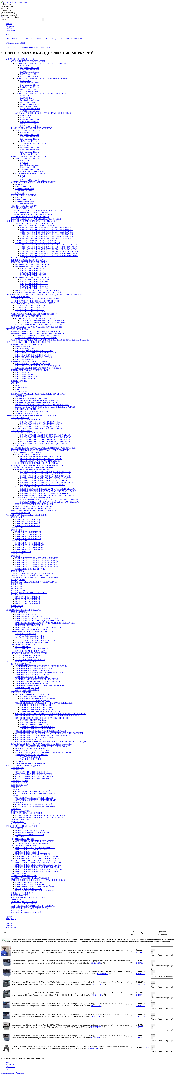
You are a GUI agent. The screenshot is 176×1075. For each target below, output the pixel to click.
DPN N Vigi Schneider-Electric (32, 171)
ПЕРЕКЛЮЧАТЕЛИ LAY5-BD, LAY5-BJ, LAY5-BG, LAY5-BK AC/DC (49, 502)
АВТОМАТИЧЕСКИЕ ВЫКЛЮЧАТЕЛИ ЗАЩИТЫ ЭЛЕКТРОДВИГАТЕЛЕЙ (43, 448)
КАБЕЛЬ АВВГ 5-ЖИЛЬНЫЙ (27, 526)
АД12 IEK (24, 163)
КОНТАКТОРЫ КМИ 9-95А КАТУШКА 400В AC (41, 426)
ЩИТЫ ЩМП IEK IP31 (25, 374)
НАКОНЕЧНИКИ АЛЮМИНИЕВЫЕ (31, 850)
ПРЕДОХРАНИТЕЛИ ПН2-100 (33, 269)
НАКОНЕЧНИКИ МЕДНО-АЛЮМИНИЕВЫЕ (35, 848)
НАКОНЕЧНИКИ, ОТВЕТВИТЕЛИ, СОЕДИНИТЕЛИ (34, 861)
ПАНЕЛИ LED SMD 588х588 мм (33, 720)
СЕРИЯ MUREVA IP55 (20, 785)
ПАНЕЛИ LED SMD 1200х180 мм (34, 724)
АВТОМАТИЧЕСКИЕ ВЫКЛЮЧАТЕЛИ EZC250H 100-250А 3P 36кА (49, 256)
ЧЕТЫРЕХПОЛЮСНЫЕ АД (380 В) (30, 173)
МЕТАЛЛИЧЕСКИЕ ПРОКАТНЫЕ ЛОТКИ (29, 653)
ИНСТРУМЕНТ (17, 910)
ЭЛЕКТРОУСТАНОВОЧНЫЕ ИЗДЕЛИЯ (23, 765)
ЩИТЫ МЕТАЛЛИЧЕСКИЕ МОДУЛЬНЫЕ (29, 361)
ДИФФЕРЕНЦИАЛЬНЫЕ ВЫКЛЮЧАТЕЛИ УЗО (31, 128)
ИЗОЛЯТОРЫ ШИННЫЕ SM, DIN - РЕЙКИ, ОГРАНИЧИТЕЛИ (42, 405)
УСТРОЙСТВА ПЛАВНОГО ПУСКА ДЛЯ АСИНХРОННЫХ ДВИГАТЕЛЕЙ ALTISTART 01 (50, 340)
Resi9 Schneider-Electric (29, 70)
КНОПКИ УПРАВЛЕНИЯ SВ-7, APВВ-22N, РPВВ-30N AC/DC (46, 493)
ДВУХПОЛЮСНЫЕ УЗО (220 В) (29, 130)
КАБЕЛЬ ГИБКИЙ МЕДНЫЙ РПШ (30, 569)
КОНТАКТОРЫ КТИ (19, 446)
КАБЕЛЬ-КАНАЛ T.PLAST (26, 614)
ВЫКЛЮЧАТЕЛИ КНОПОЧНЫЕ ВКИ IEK (33, 508)
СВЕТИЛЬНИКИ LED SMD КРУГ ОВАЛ (37, 729)
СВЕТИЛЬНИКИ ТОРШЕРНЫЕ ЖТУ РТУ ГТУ (40, 711)
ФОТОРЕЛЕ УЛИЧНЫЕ (30, 757)
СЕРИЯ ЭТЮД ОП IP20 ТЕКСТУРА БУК (32, 778)
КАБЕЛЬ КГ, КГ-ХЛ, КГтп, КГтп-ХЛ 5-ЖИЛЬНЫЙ (36, 567)
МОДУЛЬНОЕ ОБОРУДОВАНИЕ (20, 59)
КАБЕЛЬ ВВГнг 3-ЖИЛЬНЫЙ (28, 534)
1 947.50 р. (140, 984)
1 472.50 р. (140, 1006)
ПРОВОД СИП (17, 608)
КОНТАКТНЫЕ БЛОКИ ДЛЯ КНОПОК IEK (34, 504)
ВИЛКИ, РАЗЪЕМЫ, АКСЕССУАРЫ (26, 824)
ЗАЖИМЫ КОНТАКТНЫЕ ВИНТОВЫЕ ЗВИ (30, 878)
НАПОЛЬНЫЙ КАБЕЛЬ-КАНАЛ (29, 625)
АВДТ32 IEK (25, 161)
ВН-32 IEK (19, 184)
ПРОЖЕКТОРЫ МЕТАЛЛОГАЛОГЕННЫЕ (38, 699)
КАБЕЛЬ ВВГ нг (18, 530)
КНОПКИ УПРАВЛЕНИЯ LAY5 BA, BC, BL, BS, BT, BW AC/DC (47, 495)
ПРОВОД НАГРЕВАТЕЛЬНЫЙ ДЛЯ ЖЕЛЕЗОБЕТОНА (34, 582)
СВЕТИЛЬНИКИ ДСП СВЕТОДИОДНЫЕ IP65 (35, 737)
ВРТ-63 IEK (20, 193)
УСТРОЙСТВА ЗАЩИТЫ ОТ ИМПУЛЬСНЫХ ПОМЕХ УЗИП (37, 210)
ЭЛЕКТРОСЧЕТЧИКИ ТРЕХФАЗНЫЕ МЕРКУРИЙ (37, 301)
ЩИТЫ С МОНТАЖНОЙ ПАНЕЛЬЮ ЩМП (29, 370)
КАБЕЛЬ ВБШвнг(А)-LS (21, 552)
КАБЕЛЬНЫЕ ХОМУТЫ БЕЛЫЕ (29, 882)
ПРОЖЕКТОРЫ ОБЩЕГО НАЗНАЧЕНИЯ (33, 694)
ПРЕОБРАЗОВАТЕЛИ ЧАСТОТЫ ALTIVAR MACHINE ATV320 (37, 333)
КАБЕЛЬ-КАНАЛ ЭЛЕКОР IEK (28, 616)
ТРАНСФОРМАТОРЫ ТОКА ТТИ (29, 307)
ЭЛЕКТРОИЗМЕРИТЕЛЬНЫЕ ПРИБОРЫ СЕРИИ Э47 (34, 314)
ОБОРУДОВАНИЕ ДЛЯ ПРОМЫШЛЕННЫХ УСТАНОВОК (31, 415)
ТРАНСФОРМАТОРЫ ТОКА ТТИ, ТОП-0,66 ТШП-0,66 (34, 303)
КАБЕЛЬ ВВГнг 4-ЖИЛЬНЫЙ (28, 536)
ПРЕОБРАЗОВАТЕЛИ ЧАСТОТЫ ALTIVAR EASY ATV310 (35, 331)
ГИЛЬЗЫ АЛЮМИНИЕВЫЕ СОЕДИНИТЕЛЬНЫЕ (36, 856)
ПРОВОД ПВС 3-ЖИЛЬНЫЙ (27, 599)
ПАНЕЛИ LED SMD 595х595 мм (33, 722)
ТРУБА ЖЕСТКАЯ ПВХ (25, 634)
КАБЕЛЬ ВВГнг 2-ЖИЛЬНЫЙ (28, 532)
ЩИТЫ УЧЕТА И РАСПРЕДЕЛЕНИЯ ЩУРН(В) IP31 (37, 366)
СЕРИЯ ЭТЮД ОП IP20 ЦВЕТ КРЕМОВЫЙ (33, 774)
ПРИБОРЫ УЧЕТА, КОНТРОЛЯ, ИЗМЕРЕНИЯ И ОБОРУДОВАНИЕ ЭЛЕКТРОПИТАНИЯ (44, 39)
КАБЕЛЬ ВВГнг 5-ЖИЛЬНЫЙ (28, 539)
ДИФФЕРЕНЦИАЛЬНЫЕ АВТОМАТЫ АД (29, 156)
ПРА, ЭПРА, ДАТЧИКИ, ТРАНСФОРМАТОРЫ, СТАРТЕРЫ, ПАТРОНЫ (41, 744)
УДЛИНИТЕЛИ (17, 822)
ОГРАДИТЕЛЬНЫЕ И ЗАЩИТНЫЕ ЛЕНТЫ (29, 908)
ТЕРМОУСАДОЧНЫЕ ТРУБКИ (24, 902)
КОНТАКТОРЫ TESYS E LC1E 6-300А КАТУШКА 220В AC (45, 439)
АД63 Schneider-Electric (29, 169)
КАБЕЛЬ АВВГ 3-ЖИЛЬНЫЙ (27, 521)
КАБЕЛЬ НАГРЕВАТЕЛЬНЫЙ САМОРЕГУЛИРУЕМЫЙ (34, 578)
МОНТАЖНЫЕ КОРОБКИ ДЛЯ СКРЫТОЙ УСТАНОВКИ (40, 815)
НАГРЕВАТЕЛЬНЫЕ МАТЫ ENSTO (30, 830)
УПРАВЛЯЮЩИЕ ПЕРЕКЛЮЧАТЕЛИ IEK (33, 498)
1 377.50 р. (140, 1027)
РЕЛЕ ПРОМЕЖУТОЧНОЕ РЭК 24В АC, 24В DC (41, 459)
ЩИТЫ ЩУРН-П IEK (24, 359)
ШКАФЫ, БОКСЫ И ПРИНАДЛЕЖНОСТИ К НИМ (28, 342)
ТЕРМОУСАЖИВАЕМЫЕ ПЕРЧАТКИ (31, 843)
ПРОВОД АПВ (17, 584)
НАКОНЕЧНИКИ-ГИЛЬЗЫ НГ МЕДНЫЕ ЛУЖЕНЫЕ (38, 871)
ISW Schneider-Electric (24, 191)
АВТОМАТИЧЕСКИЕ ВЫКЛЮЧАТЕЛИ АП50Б (35, 240)
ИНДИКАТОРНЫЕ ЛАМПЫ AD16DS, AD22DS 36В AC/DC (45, 476)
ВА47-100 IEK (26, 98)
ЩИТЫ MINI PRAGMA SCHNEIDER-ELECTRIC (36, 353)
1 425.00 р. (140, 1038)
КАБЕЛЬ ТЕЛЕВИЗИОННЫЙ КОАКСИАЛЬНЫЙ (32, 573)
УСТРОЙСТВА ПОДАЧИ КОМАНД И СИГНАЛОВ (32, 467)
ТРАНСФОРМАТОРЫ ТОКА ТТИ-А (30, 305)
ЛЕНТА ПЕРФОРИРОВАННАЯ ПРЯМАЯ (28, 897)
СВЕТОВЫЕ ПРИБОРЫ (21, 692)
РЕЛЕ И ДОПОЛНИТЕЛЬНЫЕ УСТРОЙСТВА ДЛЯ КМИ (39, 428)
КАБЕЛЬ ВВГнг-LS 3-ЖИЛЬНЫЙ (29, 545)
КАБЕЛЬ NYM (17, 554)
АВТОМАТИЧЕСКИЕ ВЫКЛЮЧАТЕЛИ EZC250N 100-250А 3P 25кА (49, 253)
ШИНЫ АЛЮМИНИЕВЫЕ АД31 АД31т (32, 411)
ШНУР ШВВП (17, 606)
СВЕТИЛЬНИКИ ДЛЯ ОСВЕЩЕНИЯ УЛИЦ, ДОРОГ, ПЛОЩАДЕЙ (44, 703)
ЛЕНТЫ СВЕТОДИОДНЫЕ (27, 690)
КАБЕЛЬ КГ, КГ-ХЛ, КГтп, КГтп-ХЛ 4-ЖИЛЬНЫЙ (36, 565)
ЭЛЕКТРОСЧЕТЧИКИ (15, 43)
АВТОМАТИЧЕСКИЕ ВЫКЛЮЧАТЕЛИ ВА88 (35, 225)
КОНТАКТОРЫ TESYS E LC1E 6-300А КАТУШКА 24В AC (45, 435)
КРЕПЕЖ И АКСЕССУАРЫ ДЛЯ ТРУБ (31, 642)
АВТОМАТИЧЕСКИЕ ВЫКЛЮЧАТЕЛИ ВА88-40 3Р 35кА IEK (46, 236)
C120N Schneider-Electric (30, 111)
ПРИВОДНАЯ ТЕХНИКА (17, 329)
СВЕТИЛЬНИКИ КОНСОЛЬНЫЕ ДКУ (36, 709)
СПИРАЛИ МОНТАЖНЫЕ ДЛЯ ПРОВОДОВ (34, 891)
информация (11, 927)
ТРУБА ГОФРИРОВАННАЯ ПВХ (29, 636)
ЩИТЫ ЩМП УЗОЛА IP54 (26, 377)
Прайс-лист (10, 28)
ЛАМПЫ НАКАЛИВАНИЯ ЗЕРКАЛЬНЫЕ (33, 670)
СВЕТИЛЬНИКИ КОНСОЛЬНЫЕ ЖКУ (36, 707)
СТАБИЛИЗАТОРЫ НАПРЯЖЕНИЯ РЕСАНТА (35, 318)
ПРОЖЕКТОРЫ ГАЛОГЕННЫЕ (33, 696)
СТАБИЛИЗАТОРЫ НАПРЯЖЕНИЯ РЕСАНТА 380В (42, 323)
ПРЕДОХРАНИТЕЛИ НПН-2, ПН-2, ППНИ (29, 262)
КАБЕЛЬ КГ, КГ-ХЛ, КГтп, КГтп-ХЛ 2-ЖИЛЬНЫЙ (36, 560)
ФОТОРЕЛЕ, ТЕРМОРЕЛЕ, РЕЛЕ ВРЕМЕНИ (30, 217)
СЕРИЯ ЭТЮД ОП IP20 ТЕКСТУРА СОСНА (34, 776)
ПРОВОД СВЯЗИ (18, 580)
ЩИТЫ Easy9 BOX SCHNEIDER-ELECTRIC (34, 351)
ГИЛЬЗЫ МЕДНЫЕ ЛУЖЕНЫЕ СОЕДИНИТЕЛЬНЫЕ (38, 858)
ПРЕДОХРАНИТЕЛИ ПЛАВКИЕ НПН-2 (32, 264)
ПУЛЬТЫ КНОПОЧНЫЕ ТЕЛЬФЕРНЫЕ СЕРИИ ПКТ (33, 511)
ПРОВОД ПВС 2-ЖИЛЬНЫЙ (27, 597)
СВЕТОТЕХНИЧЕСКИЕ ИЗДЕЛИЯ (21, 662)
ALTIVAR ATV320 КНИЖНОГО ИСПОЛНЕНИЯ (36, 338)
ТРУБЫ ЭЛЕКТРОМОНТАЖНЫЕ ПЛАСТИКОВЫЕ (33, 632)
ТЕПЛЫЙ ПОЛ (17, 828)
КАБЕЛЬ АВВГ (17, 517)
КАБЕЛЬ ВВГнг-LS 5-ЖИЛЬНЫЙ (29, 549)
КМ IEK (18, 197)
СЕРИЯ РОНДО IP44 (19, 781)
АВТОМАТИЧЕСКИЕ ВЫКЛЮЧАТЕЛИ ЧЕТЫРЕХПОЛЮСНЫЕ (43, 113)
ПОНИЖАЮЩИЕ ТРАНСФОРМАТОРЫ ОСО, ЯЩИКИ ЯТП (36, 327)
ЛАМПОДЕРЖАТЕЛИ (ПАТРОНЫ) (30, 763)
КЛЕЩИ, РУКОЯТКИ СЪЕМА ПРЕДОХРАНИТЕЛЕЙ (38, 292)
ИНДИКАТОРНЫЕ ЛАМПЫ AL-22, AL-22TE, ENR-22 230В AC (47, 482)
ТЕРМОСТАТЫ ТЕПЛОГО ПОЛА (29, 835)
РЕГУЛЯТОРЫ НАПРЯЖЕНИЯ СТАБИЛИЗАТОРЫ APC (39, 325)
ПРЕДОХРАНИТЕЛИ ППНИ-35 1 (34, 284)
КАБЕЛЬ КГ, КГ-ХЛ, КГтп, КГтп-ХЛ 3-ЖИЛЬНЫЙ (36, 562)
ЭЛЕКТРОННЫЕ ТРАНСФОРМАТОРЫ (32, 750)
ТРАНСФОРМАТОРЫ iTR (22, 208)
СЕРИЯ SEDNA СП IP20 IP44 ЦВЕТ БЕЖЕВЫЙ (35, 800)
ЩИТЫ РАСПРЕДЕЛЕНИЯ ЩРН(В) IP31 (32, 364)
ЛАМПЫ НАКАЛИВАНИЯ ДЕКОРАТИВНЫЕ (35, 668)
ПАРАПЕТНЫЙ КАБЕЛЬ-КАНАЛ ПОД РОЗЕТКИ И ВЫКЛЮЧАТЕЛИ (45, 623)
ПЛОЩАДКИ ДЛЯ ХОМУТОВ (28, 889)
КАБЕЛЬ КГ (16, 556)
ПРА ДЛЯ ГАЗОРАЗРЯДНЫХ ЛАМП (30, 748)
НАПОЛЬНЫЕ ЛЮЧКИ (20, 811)
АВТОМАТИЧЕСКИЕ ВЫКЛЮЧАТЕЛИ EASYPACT (37, 243)
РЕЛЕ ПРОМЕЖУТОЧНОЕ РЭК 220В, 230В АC (40, 461)
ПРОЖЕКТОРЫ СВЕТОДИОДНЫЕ (35, 701)
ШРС (17, 390)
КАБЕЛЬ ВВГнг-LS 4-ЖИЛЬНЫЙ (29, 547)
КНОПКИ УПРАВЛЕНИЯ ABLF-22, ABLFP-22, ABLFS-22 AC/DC (47, 489)
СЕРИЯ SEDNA (17, 796)
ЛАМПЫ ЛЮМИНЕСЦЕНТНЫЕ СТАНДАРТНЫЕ (36, 679)
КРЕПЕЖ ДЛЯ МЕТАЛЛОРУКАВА (30, 651)
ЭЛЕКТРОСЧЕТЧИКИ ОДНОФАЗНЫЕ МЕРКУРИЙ (28, 47)
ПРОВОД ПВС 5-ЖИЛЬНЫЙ (27, 603)
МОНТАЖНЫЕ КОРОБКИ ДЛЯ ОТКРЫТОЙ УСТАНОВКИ (40, 817)
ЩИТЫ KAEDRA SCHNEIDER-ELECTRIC (33, 355)
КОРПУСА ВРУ (22, 387)
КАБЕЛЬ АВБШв (18, 528)
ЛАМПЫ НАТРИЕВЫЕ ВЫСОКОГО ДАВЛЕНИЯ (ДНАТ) (40, 686)
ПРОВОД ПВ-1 (17, 586)
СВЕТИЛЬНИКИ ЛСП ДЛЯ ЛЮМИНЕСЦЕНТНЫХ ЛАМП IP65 (42, 735)
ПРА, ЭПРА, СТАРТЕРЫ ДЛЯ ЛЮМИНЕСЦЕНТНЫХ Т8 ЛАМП (42, 746)
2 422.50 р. (140, 995)
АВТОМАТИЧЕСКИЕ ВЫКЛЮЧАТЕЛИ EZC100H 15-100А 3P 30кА (48, 249)
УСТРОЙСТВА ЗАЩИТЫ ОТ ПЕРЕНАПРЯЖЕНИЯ (33, 215)
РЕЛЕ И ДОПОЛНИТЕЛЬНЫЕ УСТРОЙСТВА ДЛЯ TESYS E (41, 444)
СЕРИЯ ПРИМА (17, 768)
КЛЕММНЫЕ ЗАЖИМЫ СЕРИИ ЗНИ (31, 398)
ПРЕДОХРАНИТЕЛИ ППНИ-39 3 (34, 288)
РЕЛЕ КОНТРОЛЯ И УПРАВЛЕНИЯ (26, 452)
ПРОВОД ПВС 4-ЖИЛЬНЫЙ (27, 601)
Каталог (9, 24)
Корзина (4, 17)
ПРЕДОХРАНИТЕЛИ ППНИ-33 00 (34, 279)
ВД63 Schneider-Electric (29, 139)
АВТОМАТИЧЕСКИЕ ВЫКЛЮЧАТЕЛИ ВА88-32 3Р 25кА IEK (46, 227)
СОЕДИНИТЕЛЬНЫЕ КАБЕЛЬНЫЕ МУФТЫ (34, 841)
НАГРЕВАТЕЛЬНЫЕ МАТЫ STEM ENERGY (34, 832)
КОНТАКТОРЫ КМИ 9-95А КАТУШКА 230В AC (41, 424)
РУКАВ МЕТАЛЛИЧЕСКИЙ (23, 644)
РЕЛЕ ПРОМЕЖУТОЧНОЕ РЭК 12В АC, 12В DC (41, 457)
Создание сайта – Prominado (12, 1073)
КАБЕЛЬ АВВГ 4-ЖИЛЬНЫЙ (27, 523)
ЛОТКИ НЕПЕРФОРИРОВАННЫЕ (30, 660)
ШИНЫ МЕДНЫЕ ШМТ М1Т (27, 409)
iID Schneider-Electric (28, 141)
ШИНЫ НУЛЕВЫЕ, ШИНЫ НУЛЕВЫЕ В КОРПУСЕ (37, 400)
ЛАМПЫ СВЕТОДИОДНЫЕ (27, 688)
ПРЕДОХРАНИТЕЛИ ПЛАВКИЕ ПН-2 (31, 266)
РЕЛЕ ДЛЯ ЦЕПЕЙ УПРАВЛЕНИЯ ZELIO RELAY (36, 463)
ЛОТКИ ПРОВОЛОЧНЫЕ (26, 657)
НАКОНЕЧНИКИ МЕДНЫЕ (27, 852)
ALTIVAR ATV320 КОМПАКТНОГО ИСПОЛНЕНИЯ (37, 336)
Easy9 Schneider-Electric (29, 68)
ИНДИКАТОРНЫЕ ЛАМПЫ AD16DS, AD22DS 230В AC (44, 480)
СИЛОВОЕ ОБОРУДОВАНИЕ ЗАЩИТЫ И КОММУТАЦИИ (31, 221)
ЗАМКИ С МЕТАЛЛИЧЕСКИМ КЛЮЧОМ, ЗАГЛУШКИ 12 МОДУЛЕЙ (45, 407)
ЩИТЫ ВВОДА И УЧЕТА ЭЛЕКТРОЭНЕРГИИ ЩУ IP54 (39, 368)
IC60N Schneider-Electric (30, 76)
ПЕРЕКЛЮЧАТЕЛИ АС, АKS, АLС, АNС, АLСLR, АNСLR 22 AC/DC (49, 500)
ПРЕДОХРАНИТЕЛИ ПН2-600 (33, 275)
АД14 (22, 176)
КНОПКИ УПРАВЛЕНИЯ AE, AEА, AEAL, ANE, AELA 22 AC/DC (48, 491)
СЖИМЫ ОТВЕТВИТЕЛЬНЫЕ (24, 876)
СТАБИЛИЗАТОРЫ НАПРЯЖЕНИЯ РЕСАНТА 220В (42, 320)
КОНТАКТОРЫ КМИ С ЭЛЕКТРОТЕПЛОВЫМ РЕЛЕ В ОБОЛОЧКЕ (40, 450)
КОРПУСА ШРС (22, 392)
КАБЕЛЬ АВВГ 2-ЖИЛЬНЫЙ (27, 519)
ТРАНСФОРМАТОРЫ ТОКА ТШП (30, 312)
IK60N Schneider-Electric (30, 74)
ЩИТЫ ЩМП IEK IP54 (25, 379)
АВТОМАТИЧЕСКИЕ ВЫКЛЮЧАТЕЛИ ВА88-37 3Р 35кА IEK (46, 234)
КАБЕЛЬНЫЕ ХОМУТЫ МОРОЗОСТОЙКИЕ (34, 886)
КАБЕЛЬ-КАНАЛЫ (19, 612)
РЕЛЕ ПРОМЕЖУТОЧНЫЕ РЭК (29, 454)
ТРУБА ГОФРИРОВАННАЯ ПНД (29, 638)
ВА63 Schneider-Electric (29, 72)
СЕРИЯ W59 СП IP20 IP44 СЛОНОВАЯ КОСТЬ (35, 794)
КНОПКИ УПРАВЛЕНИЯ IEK (28, 487)
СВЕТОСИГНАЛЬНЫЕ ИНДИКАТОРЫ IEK (34, 469)
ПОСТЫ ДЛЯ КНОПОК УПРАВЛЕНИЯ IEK (34, 506)
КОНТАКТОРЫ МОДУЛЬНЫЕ (24, 195)
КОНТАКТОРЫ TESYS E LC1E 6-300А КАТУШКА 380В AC (45, 441)
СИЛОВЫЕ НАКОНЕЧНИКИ (23, 845)
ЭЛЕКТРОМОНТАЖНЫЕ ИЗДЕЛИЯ (21, 826)
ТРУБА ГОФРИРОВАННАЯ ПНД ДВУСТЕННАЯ (36, 640)
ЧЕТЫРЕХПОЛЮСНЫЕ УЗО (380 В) (30, 143)
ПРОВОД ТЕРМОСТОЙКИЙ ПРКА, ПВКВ (29, 593)
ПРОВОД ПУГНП (18, 590)
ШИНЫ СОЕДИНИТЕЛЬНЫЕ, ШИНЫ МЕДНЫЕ (36, 403)
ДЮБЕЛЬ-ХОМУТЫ (19, 895)
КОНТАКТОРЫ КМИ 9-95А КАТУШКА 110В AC (41, 422)
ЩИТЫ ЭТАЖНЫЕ (19, 381)
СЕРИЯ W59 (16, 789)
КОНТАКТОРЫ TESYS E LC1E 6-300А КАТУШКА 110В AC (45, 437)
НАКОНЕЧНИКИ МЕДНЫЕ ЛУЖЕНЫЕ (32, 854)
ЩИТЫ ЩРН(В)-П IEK (25, 348)
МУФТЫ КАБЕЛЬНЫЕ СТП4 (23, 839)
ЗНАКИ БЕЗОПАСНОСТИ (26, 413)
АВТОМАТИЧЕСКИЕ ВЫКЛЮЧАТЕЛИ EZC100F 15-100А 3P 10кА (48, 245)
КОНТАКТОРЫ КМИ (20, 418)
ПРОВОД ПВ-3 (17, 588)
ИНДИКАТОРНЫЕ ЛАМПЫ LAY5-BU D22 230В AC (42, 485)
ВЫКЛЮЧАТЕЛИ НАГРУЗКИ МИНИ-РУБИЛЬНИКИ (33, 182)
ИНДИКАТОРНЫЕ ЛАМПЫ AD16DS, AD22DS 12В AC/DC (45, 472)
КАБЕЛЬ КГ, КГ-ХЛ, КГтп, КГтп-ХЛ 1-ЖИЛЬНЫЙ (36, 558)
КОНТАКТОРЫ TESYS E (21, 431)
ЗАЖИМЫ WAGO (18, 874)
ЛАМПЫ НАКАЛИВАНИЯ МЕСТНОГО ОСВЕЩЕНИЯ (39, 673)
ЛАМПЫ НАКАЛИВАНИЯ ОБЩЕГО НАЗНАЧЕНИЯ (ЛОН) (41, 666)
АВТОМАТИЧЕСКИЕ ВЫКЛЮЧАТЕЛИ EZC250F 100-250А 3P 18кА (49, 251)
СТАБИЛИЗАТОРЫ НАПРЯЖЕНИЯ (26, 316)
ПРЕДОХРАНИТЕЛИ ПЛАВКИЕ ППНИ (32, 277)
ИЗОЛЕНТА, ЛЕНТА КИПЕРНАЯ (25, 904)
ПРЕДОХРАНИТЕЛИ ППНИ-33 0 (34, 282)
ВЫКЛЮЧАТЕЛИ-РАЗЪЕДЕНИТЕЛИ (27, 258)
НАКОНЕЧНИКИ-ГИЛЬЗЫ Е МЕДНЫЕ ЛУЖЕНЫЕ (37, 867)
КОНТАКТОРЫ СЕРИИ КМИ (28, 420)
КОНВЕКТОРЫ (17, 837)
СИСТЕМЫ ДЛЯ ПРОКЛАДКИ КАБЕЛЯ (23, 610)
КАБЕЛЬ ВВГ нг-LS (19, 541)
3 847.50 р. (140, 963)
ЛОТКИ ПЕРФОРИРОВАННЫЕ (29, 655)
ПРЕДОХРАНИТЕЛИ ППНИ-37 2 (34, 286)
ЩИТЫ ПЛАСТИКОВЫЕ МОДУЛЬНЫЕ (28, 344)
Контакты (10, 26)
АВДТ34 (23, 178)
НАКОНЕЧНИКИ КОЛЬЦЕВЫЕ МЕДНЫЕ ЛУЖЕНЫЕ (38, 863)
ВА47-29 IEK (25, 65)
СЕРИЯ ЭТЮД (17, 770)
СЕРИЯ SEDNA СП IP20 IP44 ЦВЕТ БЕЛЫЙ (34, 798)
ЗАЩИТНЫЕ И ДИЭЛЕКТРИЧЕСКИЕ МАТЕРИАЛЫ (33, 906)
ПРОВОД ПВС (17, 595)
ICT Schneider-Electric (24, 204)
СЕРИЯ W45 (16, 809)
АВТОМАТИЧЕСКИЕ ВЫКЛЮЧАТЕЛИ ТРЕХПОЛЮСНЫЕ (41, 94)
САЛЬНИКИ (20, 396)
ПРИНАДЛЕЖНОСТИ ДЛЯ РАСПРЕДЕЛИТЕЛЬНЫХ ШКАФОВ (38, 394)
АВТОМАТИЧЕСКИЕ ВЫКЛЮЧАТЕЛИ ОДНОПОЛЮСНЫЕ (41, 63)
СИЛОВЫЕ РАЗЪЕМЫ (20, 513)
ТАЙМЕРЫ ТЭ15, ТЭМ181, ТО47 (25, 206)
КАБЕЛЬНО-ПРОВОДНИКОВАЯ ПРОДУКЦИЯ (26, 515)
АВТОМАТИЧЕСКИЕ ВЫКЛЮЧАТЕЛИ (28, 61)
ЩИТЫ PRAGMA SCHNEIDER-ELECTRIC (33, 357)
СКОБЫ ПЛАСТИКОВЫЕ (22, 893)
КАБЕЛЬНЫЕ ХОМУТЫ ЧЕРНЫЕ (29, 884)
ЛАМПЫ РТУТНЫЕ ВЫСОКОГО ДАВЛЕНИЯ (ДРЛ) (37, 681)
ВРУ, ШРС (15, 383)
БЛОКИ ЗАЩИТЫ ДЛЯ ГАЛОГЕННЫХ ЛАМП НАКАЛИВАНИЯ (43, 753)
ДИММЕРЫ (20, 761)
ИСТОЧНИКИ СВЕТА (20, 664)
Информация (11, 919)
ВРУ (17, 385)
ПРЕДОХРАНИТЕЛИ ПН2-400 (33, 273)
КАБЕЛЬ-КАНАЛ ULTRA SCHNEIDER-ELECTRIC (37, 619)
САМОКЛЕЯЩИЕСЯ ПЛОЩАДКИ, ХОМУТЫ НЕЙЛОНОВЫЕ (38, 880)
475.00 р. (140, 952)
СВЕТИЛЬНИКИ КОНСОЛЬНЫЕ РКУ (36, 705)
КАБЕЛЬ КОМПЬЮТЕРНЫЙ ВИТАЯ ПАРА (29, 575)
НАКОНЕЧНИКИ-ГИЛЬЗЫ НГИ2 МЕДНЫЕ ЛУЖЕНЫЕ (39, 869)
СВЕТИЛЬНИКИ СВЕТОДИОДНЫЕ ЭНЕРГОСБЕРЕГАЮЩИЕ (42, 718)
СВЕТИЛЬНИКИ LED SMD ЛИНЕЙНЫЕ (37, 727)
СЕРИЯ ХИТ (16, 787)
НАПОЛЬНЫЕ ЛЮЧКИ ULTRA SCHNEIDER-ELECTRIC (39, 627)
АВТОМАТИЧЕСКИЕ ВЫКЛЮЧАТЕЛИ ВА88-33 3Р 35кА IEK (46, 230)
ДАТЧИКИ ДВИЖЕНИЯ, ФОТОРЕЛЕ (31, 755)
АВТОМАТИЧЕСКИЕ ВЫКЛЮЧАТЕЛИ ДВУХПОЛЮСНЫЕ (41, 78)
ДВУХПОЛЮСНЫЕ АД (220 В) (28, 158)
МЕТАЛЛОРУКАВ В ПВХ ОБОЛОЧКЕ (31, 649)
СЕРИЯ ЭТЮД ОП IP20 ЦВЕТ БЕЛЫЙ (31, 772)
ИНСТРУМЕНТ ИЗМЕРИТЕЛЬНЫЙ (26, 912)
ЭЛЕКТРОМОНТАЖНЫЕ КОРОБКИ (26, 813)
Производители (12, 30)
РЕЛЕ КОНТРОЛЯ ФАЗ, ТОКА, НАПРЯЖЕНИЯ (31, 212)
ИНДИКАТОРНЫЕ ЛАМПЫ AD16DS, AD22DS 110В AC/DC (45, 478)
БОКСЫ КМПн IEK (23, 346)
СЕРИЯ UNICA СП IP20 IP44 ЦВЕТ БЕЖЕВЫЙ (35, 807)
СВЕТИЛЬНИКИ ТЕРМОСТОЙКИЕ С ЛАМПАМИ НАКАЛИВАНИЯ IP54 (47, 716)
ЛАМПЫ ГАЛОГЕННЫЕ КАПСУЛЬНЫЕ (32, 675)
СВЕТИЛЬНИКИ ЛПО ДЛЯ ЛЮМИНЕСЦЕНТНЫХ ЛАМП (40, 731)
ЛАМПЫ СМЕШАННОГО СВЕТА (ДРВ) (32, 683)
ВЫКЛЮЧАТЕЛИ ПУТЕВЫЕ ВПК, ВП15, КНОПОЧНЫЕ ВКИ (37, 465)
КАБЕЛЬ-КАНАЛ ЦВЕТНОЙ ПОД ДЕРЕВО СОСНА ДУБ (39, 621)
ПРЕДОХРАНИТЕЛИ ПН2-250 (33, 271)
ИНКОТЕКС (96, 963)
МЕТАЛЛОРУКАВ (23, 647)
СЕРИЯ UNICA (17, 802)
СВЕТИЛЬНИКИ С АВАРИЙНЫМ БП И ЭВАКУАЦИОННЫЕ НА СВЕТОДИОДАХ (50, 742)
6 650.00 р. (140, 974)
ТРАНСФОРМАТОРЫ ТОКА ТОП (29, 310)
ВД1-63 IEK (25, 132)
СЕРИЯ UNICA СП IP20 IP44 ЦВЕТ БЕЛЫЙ (33, 804)
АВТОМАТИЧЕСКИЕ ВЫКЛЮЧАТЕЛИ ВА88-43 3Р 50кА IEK (46, 238)
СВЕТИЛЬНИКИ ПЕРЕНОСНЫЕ (29, 740)
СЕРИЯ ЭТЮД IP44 (19, 783)
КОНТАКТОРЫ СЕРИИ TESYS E (29, 433)
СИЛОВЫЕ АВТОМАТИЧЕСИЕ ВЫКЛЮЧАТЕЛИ (32, 223)
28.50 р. (146, 1047)
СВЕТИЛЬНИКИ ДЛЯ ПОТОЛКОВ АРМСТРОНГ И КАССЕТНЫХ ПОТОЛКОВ (49, 733)
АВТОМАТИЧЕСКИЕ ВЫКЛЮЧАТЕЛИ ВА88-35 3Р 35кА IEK (46, 232)
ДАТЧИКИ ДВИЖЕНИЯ (30, 759)
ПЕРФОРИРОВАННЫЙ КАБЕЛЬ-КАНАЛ (33, 629)
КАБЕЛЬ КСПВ (17, 571)
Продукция (10, 916)
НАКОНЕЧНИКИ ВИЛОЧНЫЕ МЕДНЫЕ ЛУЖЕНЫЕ (38, 865)
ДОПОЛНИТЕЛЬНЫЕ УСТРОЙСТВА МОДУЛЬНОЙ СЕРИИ (36, 219)
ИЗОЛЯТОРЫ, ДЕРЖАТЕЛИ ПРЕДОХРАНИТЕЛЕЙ (37, 290)
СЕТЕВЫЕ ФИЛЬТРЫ (20, 819)
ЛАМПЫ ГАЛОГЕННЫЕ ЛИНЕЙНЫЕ (31, 677)
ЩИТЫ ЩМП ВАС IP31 (25, 372)
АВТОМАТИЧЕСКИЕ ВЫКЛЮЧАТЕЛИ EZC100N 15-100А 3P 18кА (48, 247)
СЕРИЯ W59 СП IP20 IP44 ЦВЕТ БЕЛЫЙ (32, 791)
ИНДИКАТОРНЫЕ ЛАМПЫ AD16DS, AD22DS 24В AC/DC (45, 474)
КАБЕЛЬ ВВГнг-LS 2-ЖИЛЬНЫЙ (29, 543)
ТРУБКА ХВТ (16, 899)
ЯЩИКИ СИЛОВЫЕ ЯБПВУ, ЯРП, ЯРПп (28, 260)
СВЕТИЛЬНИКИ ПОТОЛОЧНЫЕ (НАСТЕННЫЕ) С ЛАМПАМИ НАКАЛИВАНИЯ (50, 714)
